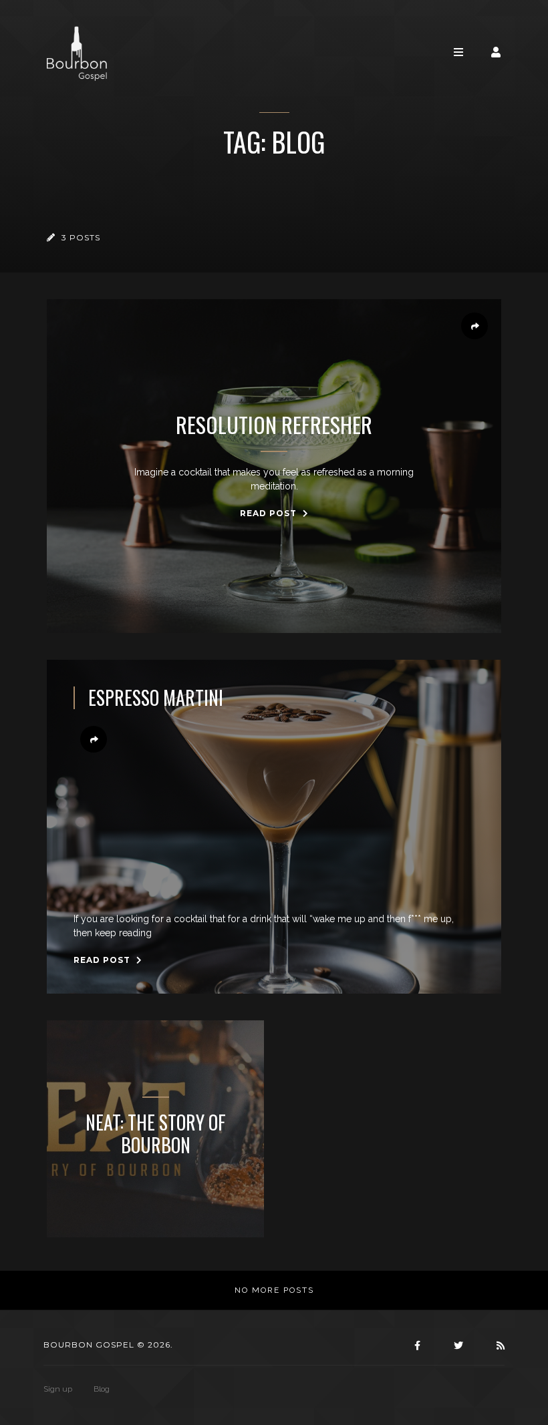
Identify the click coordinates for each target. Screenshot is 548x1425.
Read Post (269, 513)
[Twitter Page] (456, 1345)
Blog (102, 1389)
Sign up (57, 1389)
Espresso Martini (155, 697)
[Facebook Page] (416, 1345)
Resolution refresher (274, 424)
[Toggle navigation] (458, 52)
